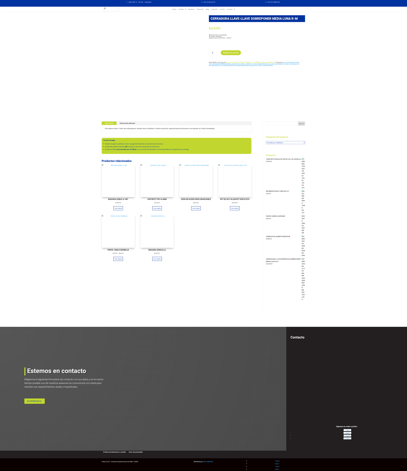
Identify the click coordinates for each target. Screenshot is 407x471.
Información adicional (127, 123)
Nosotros (191, 9)
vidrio (260, 65)
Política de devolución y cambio (114, 452)
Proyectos (200, 9)
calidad (247, 64)
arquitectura (235, 64)
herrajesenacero (214, 65)
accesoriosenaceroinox (291, 62)
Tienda (181, 9)
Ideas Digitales (208, 461)
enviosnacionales (276, 64)
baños (243, 64)
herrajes (286, 64)
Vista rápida (118, 208)
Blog (207, 9)
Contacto (214, 9)
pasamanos (253, 65)
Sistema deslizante (268, 62)
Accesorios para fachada (234, 62)
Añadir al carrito (231, 52)
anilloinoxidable (225, 64)
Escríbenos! (34, 401)
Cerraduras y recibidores (252, 62)
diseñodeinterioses (263, 64)
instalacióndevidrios (242, 65)
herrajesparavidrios (227, 65)
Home (174, 9)
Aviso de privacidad (135, 452)
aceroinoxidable (214, 64)
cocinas (253, 64)
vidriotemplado (267, 65)
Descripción (109, 123)
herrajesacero (294, 64)
